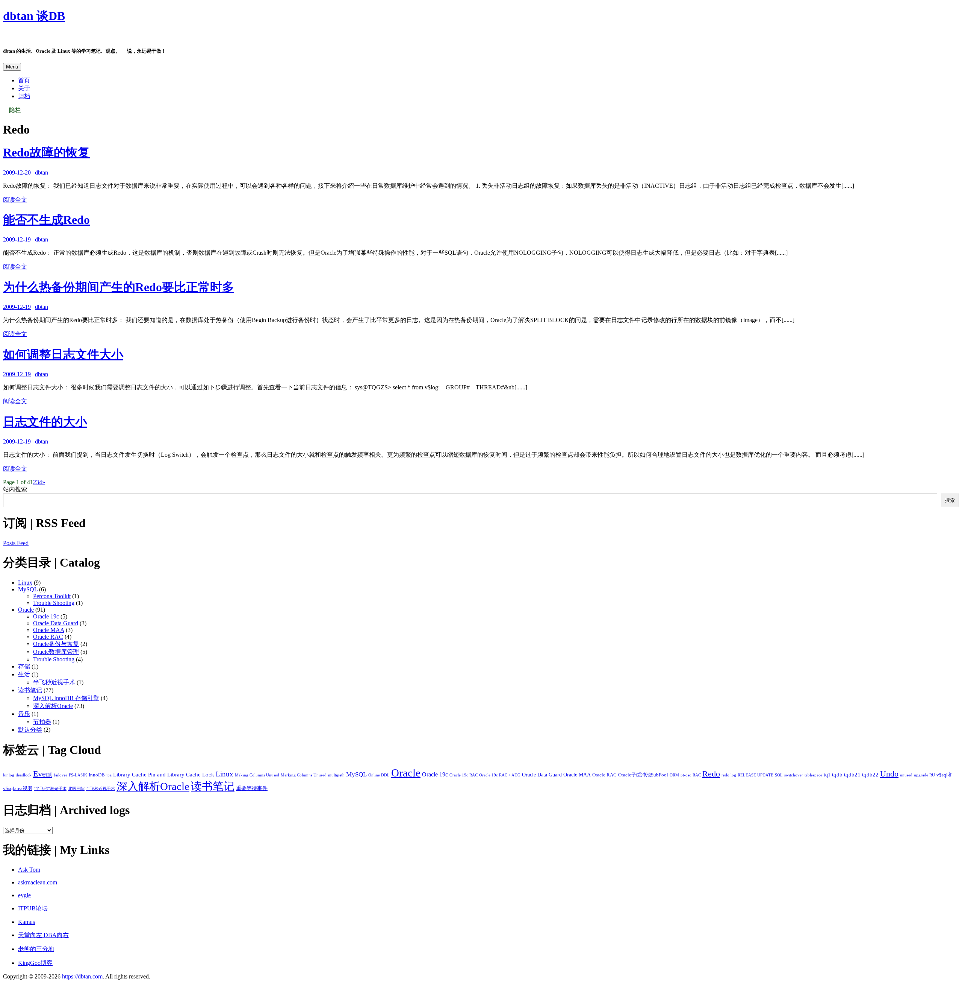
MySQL (28, 589)
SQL (779, 775)
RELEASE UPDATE (755, 775)
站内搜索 (15, 489)
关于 (24, 88)
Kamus (26, 922)
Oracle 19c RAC (463, 775)
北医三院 (76, 789)
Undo (889, 773)
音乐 (24, 714)
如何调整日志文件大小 (63, 354)
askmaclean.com (37, 882)
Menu (12, 67)
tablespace (813, 775)
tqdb (837, 774)
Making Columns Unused (257, 775)
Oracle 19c (46, 616)
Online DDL (379, 775)
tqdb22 (870, 774)
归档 (24, 96)
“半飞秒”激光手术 (50, 789)
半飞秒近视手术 (54, 682)
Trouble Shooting (53, 603)
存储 (24, 666)
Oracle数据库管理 (56, 652)
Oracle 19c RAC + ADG (499, 775)
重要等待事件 (252, 788)
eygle (24, 895)
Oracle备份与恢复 (56, 644)
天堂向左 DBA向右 (43, 935)
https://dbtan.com (82, 976)
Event (42, 773)
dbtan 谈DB (34, 16)
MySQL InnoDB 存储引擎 (66, 698)
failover (60, 775)
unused (906, 775)
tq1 (827, 775)
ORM (674, 775)
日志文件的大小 (45, 421)
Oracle (26, 609)
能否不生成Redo (46, 219)
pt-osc (686, 775)
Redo (711, 773)
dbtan (41, 172)
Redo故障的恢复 (46, 152)
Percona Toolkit (52, 596)
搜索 (950, 500)
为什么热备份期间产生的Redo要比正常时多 (118, 287)
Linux (25, 582)
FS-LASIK (78, 775)
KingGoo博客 (35, 963)
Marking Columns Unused (304, 775)
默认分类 (30, 729)
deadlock (24, 775)
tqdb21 (852, 774)
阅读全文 (15, 199)
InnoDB (97, 775)
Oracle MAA (48, 630)
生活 (24, 674)
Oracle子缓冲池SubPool (643, 775)
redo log (729, 775)
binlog (8, 775)
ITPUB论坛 (33, 908)
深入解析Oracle (53, 706)
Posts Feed (16, 543)
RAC (697, 775)
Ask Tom (29, 869)
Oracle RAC (48, 637)
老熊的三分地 (36, 949)
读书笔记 (30, 690)
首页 (24, 80)
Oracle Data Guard (55, 623)
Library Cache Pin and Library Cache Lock (163, 774)
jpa (109, 775)
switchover (793, 775)
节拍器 (42, 722)
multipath (336, 775)
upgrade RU (924, 775)
